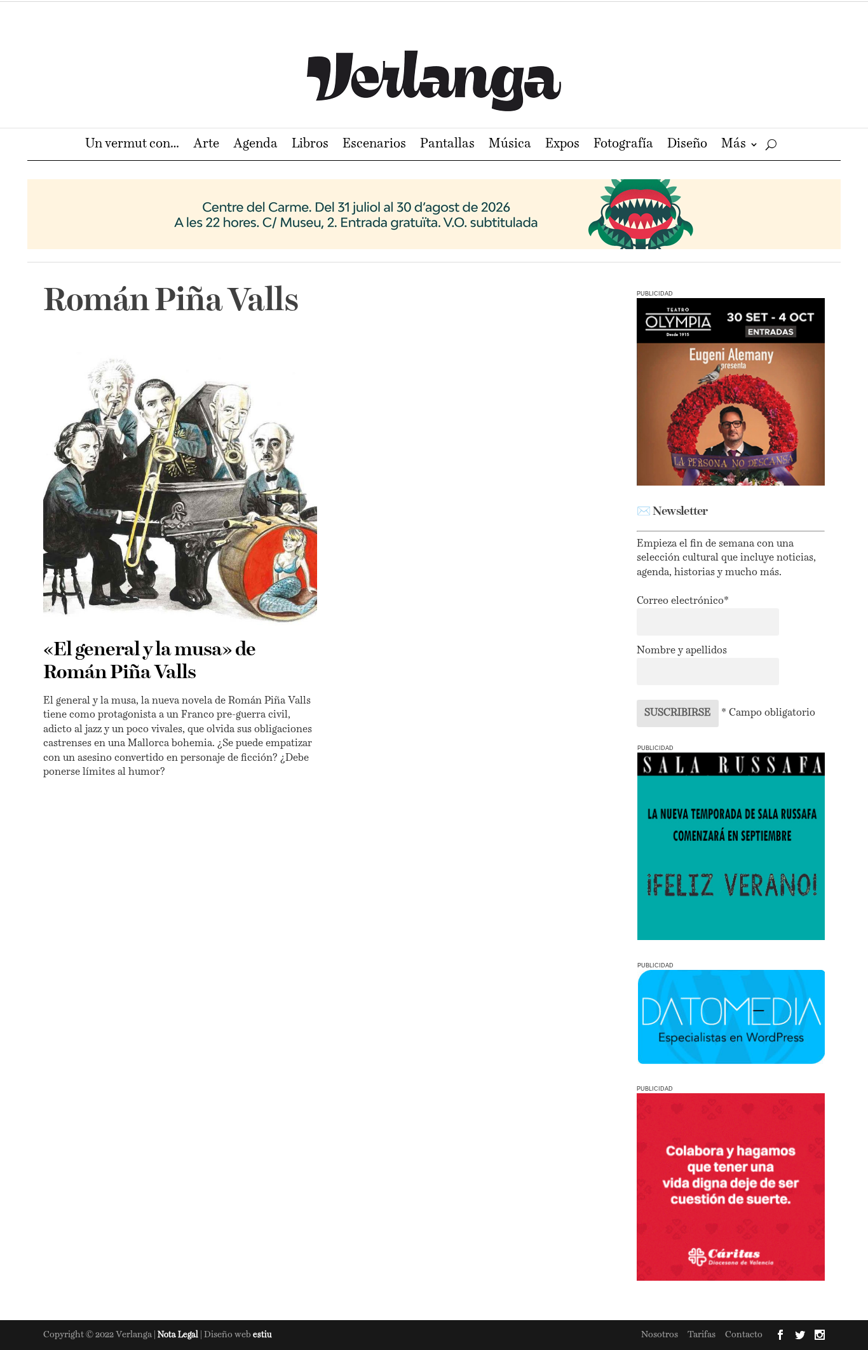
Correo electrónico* (683, 601)
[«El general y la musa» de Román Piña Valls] (180, 489)
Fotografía (623, 145)
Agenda (255, 145)
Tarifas (701, 1334)
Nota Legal (179, 1335)
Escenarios (374, 145)
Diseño (687, 145)
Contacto (744, 1334)
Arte (206, 145)
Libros (310, 145)
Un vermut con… (132, 145)
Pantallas (447, 145)
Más (733, 145)
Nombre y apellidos (682, 651)
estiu (262, 1335)
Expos (562, 145)
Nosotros (659, 1334)
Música (510, 145)
